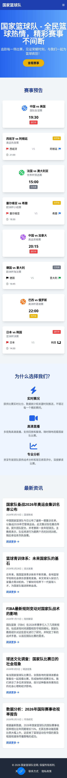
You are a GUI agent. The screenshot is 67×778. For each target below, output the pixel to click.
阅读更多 (11, 541)
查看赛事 (33, 63)
